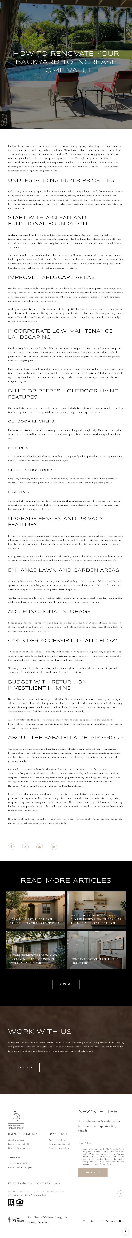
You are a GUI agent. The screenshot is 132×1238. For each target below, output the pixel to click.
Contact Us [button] (24, 1067)
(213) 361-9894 (57, 1139)
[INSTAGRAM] (121, 1193)
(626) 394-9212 (16, 1139)
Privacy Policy (106, 1164)
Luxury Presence (38, 1222)
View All (66, 984)
